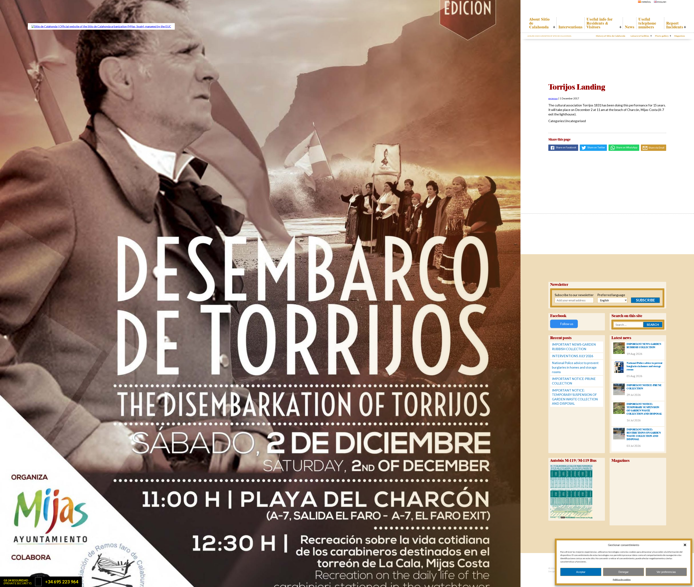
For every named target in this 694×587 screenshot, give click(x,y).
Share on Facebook (565, 147)
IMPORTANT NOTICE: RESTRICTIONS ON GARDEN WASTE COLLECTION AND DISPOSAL (644, 434)
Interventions (570, 27)
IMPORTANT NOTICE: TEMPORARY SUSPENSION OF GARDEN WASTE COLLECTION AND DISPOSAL (644, 408)
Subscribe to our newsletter (568, 295)
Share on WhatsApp (626, 147)
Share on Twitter (596, 147)
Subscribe (645, 300)
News (629, 27)
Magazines (679, 36)
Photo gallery (662, 36)
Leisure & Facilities (640, 36)
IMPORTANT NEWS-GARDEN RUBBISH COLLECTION (644, 345)
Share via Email (656, 147)
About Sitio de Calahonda (539, 23)
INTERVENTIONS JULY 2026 (572, 356)
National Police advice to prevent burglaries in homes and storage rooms (575, 367)
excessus (553, 98)
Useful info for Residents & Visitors (599, 23)
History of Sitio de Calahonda (610, 36)
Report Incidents (674, 25)
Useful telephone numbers (647, 23)
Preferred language (607, 295)
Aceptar (580, 571)
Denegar (623, 571)
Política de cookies (622, 579)
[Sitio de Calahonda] (101, 26)
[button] (685, 545)
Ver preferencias (666, 571)
